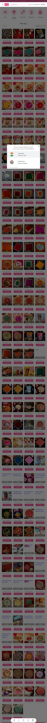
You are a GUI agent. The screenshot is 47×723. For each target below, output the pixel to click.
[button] (2, 4)
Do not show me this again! (14, 167)
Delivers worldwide (22, 163)
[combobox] (18, 4)
